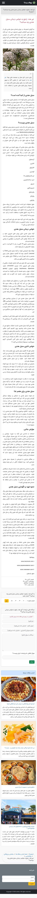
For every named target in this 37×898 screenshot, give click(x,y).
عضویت (31, 884)
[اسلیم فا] (29, 3)
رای (6, 601)
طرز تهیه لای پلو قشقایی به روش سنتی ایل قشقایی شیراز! (21, 704)
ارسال (31, 662)
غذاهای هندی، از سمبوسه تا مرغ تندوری (25, 787)
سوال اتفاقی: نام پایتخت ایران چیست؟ (23, 653)
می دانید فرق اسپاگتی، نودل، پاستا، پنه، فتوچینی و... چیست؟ (20, 748)
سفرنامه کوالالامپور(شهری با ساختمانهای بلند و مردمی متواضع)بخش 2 (22, 827)
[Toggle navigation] (3, 2)
